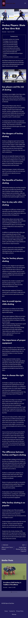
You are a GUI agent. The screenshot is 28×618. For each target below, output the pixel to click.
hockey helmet (9, 320)
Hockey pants (12, 362)
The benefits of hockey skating (10, 42)
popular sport (20, 281)
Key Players (5, 60)
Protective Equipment (18, 492)
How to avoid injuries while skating (11, 48)
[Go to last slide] (4, 577)
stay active (17, 247)
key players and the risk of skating (11, 39)
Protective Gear (18, 163)
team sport (5, 463)
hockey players (8, 122)
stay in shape (22, 533)
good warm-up (20, 323)
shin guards (10, 222)
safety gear (22, 232)
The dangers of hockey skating (10, 41)
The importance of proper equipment (11, 49)
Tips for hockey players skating (10, 46)
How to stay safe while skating (10, 44)
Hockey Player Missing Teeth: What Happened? (21, 548)
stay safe (13, 202)
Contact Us (12, 611)
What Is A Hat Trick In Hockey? (7, 547)
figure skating (11, 459)
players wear (9, 492)
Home (6, 611)
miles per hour (11, 269)
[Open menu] (25, 3)
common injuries (9, 142)
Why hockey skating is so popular (11, 56)
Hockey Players (9, 105)
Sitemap (14, 614)
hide (16, 36)
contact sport (7, 115)
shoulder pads (18, 361)
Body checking (6, 351)
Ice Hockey (5, 382)
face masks (16, 165)
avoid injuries (15, 301)
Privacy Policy (19, 611)
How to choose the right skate (10, 51)
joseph (4, 31)
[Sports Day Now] (8, 3)
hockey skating (9, 187)
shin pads (18, 362)
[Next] (24, 577)
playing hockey (16, 64)
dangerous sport (12, 141)
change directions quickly (10, 484)
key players (7, 86)
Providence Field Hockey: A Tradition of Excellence (12, 584)
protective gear (15, 126)
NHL (3, 22)
